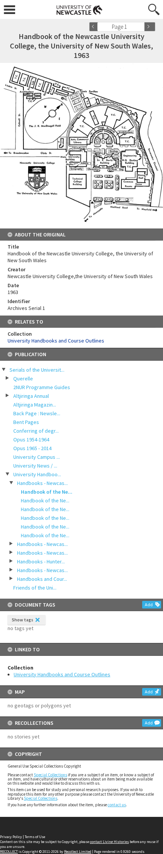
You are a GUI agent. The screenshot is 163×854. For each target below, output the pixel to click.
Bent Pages (26, 422)
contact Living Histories (109, 841)
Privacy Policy (11, 836)
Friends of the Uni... (34, 587)
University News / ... (35, 465)
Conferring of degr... (36, 430)
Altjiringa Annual (31, 396)
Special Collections (50, 774)
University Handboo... (37, 474)
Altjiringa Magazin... (34, 404)
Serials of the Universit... (36, 369)
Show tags (22, 620)
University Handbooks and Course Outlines (62, 674)
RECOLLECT (9, 851)
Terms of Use (35, 836)
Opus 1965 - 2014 (32, 448)
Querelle (23, 378)
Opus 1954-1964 (31, 439)
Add (149, 604)
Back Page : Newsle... (36, 413)
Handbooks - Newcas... (42, 483)
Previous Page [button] (94, 26)
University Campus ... (36, 457)
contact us (117, 804)
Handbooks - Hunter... (41, 561)
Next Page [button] (149, 26)
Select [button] (141, 26)
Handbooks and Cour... (42, 579)
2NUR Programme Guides (41, 387)
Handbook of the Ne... (46, 491)
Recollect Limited (77, 851)
